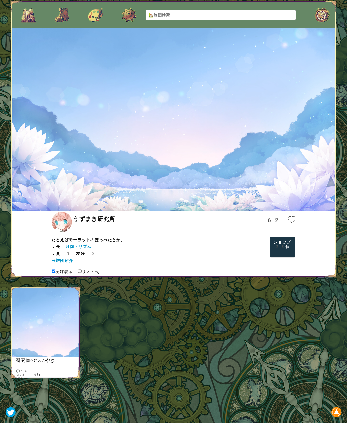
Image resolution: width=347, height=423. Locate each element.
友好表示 (64, 271)
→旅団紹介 (62, 260)
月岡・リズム (78, 246)
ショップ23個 (282, 244)
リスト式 (90, 271)
